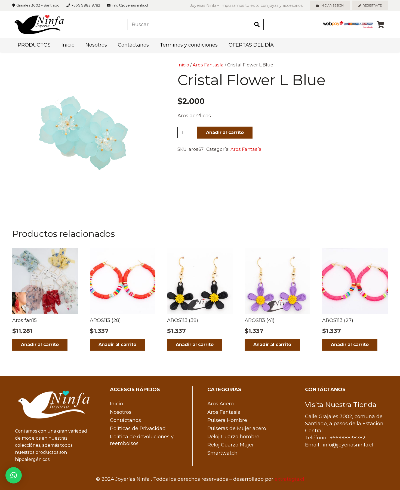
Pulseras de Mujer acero (236, 428)
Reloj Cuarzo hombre (233, 437)
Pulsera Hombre (227, 420)
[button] (145, 71)
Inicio (183, 65)
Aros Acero (220, 404)
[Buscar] (257, 24)
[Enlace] (39, 24)
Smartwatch (222, 453)
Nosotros (120, 412)
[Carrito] (380, 24)
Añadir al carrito (225, 132)
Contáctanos (125, 420)
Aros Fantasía (208, 65)
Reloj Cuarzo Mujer (230, 445)
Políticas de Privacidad (138, 428)
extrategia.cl (289, 479)
